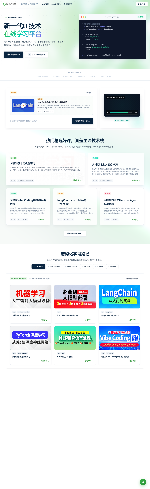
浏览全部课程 (12, 54)
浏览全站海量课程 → (75, 233)
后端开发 (100, 266)
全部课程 (45, 4)
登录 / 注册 (141, 4)
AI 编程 (87, 266)
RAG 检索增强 (55, 266)
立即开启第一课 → (82, 121)
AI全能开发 (56, 4)
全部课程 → (89, 93)
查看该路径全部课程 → (133, 279)
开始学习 (77, 180)
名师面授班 (68, 4)
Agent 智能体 (72, 266)
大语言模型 (39, 266)
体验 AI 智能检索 (37, 54)
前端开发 (113, 266)
